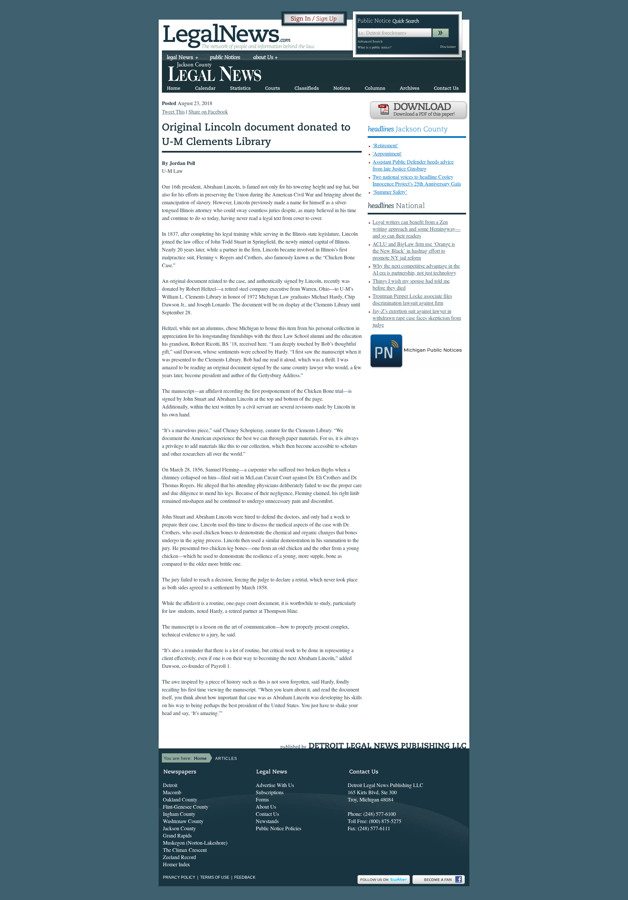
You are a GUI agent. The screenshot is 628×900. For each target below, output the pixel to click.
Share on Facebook (208, 111)
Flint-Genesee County (185, 806)
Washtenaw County (183, 820)
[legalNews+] (182, 58)
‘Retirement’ (385, 145)
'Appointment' (387, 153)
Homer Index (176, 864)
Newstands (267, 820)
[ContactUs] (446, 87)
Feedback (244, 877)
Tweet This (173, 111)
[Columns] (375, 87)
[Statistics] (240, 87)
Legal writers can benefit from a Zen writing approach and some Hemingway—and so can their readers (417, 228)
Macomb (172, 792)
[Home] (174, 87)
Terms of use (214, 877)
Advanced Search (370, 41)
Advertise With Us (275, 784)
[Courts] (272, 87)
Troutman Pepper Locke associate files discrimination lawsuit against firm (412, 299)
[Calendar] (205, 87)
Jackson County (179, 828)
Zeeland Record (179, 857)
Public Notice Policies (278, 828)
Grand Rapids (177, 835)
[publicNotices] (225, 58)
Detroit (170, 784)
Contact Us (267, 813)
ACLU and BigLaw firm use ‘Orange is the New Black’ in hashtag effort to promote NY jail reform (414, 250)
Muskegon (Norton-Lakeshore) (195, 842)
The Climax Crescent (185, 849)
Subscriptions (270, 792)
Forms (262, 799)
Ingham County (179, 813)
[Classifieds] (306, 87)
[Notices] (341, 87)
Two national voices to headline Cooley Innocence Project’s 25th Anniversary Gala (417, 180)
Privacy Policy (179, 877)
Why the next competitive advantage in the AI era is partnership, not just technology (416, 269)
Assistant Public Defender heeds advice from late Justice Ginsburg (413, 165)
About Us (266, 806)
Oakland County (180, 799)
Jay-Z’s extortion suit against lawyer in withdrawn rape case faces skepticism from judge (417, 317)
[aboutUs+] (265, 58)
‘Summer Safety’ (390, 191)
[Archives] (409, 87)
